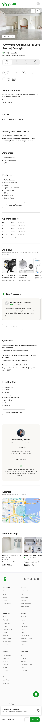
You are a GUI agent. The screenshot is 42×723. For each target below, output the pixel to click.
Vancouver (6, 674)
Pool (22, 623)
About (5, 591)
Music (23, 655)
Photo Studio (25, 617)
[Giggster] (9, 4)
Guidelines (24, 600)
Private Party (7, 638)
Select (5, 600)
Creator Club (7, 603)
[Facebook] (25, 579)
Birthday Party (7, 629)
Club (22, 629)
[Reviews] (38, 579)
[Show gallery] (21, 24)
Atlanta (5, 661)
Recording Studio (26, 638)
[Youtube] (35, 579)
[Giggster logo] (5, 579)
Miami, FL (14, 53)
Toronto (5, 677)
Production (6, 623)
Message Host (21, 459)
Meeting (5, 635)
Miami (5, 668)
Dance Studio (25, 635)
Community (24, 597)
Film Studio (24, 626)
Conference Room (26, 665)
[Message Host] (26, 719)
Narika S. (13, 302)
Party (4, 617)
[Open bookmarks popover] (38, 11)
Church (23, 632)
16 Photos (9, 36)
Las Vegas (6, 680)
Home (23, 620)
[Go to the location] (12, 545)
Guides (5, 597)
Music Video (7, 642)
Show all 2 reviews (13, 327)
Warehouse (24, 642)
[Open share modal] (15, 540)
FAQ (22, 594)
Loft (22, 668)
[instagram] (28, 579)
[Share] (33, 11)
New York (6, 658)
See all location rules (14, 412)
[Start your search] (33, 3)
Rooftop (23, 661)
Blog (4, 594)
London (5, 671)
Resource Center (26, 603)
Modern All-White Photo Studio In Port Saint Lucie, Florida (12, 555)
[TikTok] (31, 579)
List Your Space (26, 591)
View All (5, 645)
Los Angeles (7, 655)
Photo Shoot (7, 620)
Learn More (21, 475)
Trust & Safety (25, 606)
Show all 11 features (14, 205)
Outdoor (23, 658)
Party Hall (24, 671)
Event (5, 626)
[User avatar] (38, 3)
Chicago (5, 665)
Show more (6, 102)
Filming (5, 632)
